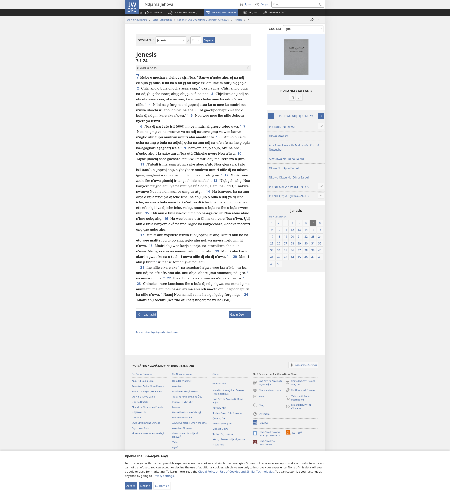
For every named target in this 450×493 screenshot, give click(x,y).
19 (217, 251)
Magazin (176, 407)
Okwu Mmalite (278, 136)
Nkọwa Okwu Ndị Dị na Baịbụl (289, 177)
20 (235, 256)
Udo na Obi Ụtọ (140, 401)
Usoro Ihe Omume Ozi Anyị (186, 412)
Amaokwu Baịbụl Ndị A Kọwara (148, 386)
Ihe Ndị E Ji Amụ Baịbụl (143, 396)
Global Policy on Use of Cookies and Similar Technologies (236, 472)
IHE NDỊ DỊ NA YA (277, 216)
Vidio (175, 442)
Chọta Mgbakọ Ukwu (267, 390)
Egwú (175, 447)
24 (246, 294)
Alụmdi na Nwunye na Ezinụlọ (147, 407)
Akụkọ (216, 374)
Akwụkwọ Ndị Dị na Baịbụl (286, 159)
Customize (162, 486)
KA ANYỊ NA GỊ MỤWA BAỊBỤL (147, 391)
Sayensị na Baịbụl (141, 428)
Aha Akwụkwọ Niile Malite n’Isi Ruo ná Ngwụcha (294, 147)
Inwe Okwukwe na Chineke (146, 422)
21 (142, 267)
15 (147, 213)
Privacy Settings (163, 476)
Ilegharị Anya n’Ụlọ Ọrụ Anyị (227, 413)
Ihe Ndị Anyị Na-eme (223, 434)
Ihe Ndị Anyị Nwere (137, 19)
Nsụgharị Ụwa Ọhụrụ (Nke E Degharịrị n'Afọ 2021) (203, 19)
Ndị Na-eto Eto (139, 412)
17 (142, 234)
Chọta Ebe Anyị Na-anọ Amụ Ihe (300, 382)
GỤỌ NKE (275, 29)
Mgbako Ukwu (220, 428)
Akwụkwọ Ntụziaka (182, 428)
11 (142, 164)
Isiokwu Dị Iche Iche (182, 401)
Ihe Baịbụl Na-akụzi (142, 374)
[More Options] (320, 19)
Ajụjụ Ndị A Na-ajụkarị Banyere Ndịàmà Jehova (228, 392)
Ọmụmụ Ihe (219, 418)
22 (169, 278)
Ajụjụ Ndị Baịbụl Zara (142, 380)
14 (208, 191)
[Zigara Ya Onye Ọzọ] (312, 19)
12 (226, 175)
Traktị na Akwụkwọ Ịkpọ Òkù (187, 396)
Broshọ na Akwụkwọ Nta (185, 391)
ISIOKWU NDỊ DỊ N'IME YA (296, 116)
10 (239, 153)
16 (166, 218)
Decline (145, 486)
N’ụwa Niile (218, 444)
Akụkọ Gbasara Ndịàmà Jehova (229, 439)
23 (139, 283)
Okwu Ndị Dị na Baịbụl (284, 168)
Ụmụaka (136, 417)
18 (151, 245)
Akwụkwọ (177, 386)
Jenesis (238, 19)
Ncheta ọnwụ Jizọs (222, 423)
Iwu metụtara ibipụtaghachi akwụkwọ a (157, 332)
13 (215, 180)
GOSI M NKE (146, 40)
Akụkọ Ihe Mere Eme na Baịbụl (148, 433)
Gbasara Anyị (219, 383)
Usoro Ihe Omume (182, 417)
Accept (130, 486)
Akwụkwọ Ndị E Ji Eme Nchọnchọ (189, 422)
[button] (183, 12)
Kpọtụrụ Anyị (219, 407)
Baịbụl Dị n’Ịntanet (162, 19)
